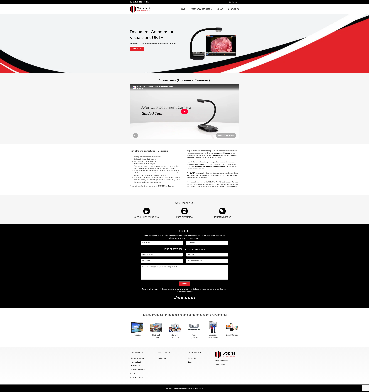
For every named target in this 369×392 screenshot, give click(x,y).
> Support (190, 362)
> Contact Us (191, 358)
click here (171, 186)
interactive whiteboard (222, 153)
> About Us (162, 358)
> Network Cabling (136, 362)
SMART (214, 155)
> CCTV (132, 373)
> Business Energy (136, 377)
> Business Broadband (137, 370)
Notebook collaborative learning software (210, 166)
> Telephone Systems (137, 358)
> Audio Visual (135, 366)
